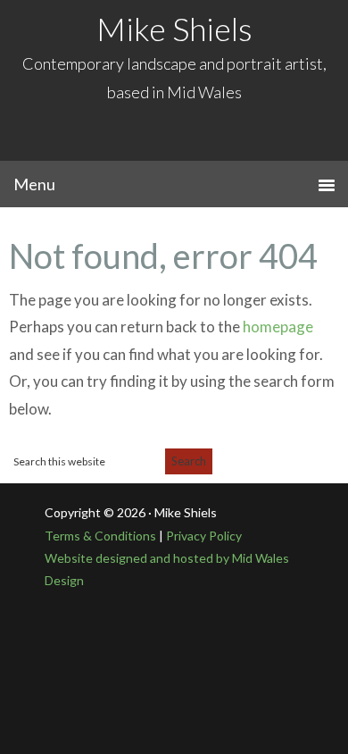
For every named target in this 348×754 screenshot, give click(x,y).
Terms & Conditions (102, 535)
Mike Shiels (174, 28)
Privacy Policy (202, 535)
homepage (278, 326)
